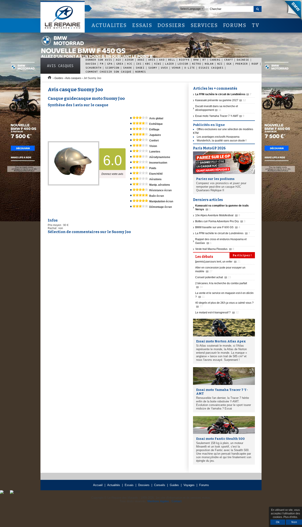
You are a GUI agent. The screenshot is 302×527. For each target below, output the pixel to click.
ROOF (255, 63)
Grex (119, 63)
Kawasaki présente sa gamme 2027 (220, 100)
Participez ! (242, 255)
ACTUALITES (109, 25)
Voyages (189, 485)
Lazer (169, 63)
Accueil (98, 485)
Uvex (164, 67)
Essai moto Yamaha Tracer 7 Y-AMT (219, 116)
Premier (241, 63)
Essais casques (211, 67)
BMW (196, 59)
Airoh (129, 59)
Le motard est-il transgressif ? (217, 312)
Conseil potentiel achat (213, 277)
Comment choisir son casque (109, 71)
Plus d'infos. (290, 517)
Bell (171, 59)
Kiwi (157, 63)
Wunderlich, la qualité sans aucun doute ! (221, 140)
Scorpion (112, 67)
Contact (177, 501)
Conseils (159, 485)
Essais (129, 485)
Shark (127, 67)
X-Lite (189, 67)
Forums (204, 485)
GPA (110, 63)
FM (101, 63)
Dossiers (143, 485)
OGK (229, 63)
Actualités (113, 485)
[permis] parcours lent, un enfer (218, 261)
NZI (220, 63)
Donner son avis (99, 59)
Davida (91, 63)
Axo (161, 59)
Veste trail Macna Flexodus (214, 249)
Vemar (176, 67)
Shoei (140, 67)
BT (204, 59)
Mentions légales (158, 501)
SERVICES (204, 25)
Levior (183, 63)
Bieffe (184, 59)
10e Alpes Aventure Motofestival (217, 215)
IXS (138, 63)
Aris (151, 59)
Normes (140, 71)
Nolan (209, 63)
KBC (148, 63)
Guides (58, 78)
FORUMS (234, 25)
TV (256, 25)
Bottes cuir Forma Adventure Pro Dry (220, 221)
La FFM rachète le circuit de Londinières (222, 233)
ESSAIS (142, 25)
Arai (141, 59)
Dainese (243, 59)
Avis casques (60, 66)
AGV (118, 59)
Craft (228, 59)
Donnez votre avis (112, 174)
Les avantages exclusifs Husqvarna (218, 136)
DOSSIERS (171, 25)
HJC (129, 63)
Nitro (196, 63)
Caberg (215, 59)
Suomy (152, 67)
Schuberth (93, 67)
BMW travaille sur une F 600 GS (217, 227)
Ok (278, 522)
